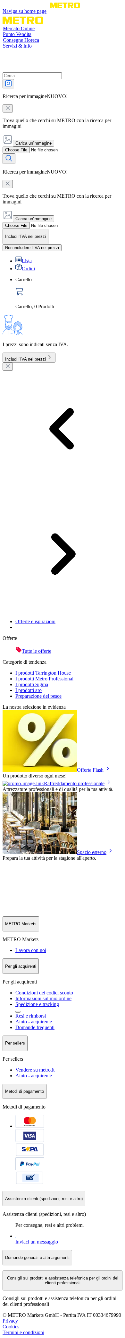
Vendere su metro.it (34, 1070)
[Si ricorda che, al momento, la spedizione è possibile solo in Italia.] (18, 1012)
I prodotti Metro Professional (44, 678)
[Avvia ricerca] (9, 158)
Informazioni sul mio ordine (43, 998)
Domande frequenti (34, 1027)
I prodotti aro (28, 690)
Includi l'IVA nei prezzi (25, 359)
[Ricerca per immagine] (8, 83)
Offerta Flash (90, 770)
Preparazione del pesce (38, 696)
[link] (68, 293)
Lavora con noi (30, 950)
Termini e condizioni (23, 1332)
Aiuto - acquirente (33, 1021)
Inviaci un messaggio (36, 1241)
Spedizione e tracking (37, 1004)
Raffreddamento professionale (74, 783)
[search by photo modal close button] (8, 108)
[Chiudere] (8, 367)
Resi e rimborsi (30, 1016)
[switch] (32, 247)
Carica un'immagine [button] (33, 143)
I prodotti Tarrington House (43, 673)
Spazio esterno (91, 852)
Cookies (11, 1326)
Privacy (10, 1321)
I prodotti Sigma (31, 684)
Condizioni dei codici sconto (44, 992)
